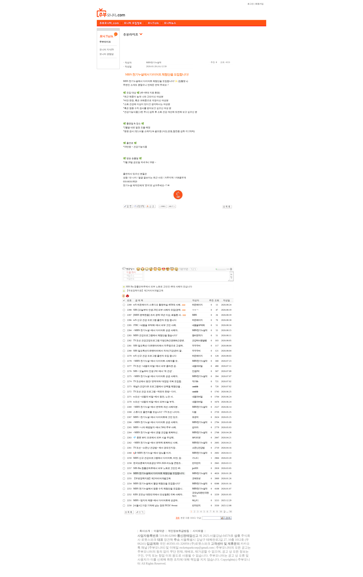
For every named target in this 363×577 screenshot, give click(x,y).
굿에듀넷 (196, 478)
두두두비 (196, 345)
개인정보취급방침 (178, 531)
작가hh (195, 381)
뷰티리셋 (196, 437)
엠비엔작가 (197, 335)
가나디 (195, 458)
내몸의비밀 (197, 366)
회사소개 (145, 531)
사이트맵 (198, 531)
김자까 (195, 427)
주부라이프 (105, 41)
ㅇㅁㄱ (195, 310)
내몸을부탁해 (198, 325)
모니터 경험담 (106, 54)
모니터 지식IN (106, 49)
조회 (217, 300)
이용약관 (159, 531)
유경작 (195, 417)
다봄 (194, 412)
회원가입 (259, 4)
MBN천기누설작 (153, 62)
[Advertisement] (178, 50)
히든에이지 (197, 304)
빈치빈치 (196, 463)
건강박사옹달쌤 (199, 340)
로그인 (250, 4)
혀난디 (195, 500)
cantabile (195, 386)
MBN (194, 315)
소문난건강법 (198, 447)
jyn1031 (195, 468)
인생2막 (195, 371)
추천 (211, 300)
